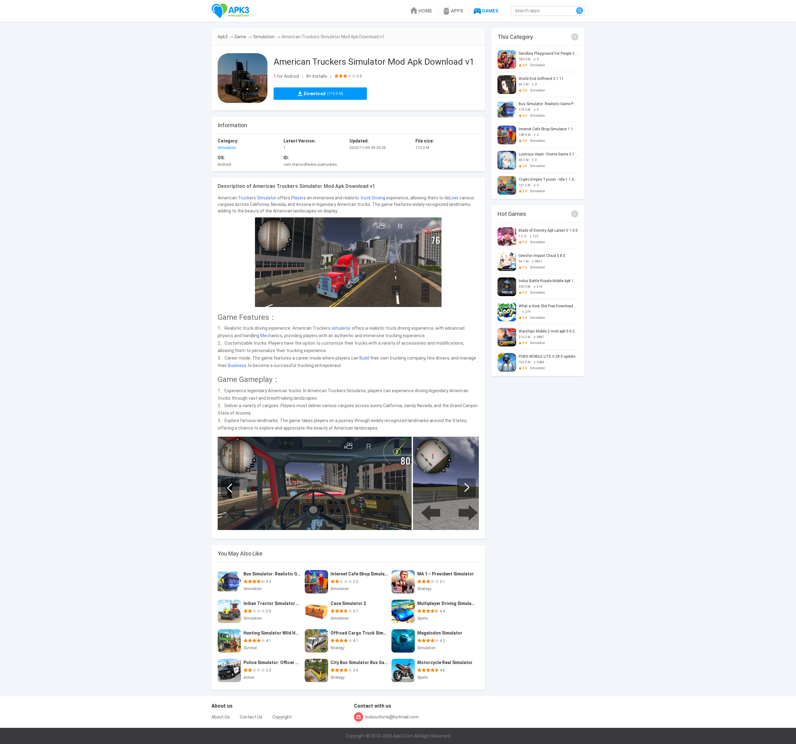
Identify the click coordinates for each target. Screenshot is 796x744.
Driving (378, 197)
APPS (457, 11)
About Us (220, 716)
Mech (265, 335)
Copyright (282, 716)
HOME (425, 11)
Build (364, 358)
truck (365, 197)
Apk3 (223, 36)
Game (240, 36)
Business (237, 365)
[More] (574, 36)
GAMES (490, 11)
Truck (243, 197)
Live (453, 197)
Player (297, 197)
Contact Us (251, 716)
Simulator (266, 197)
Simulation (264, 36)
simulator (341, 328)
